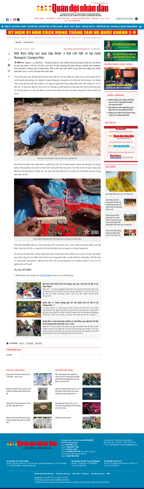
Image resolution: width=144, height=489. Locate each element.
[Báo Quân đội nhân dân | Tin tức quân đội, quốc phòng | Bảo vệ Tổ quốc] (72, 9)
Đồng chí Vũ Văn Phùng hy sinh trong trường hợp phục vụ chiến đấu (18, 420)
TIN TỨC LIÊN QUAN (15, 370)
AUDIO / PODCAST (115, 95)
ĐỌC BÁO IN (51, 18)
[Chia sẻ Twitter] (9, 59)
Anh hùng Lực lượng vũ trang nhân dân (124, 27)
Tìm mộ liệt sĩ (28, 42)
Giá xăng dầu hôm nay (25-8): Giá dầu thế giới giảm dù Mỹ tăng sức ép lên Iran (68, 405)
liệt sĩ (22, 343)
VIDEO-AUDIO (39, 18)
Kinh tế (66, 27)
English (95, 18)
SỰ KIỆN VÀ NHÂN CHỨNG (81, 18)
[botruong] (121, 45)
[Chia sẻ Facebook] (9, 54)
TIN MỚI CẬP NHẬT (64, 370)
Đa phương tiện (32, 27)
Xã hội (72, 27)
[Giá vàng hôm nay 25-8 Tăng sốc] (121, 181)
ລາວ (107, 18)
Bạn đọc (18, 42)
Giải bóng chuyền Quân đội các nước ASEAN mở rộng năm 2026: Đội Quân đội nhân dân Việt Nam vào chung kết (119, 220)
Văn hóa (77, 27)
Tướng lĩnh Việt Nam (102, 27)
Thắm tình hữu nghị (63, 418)
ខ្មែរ (65, 21)
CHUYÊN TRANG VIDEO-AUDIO (118, 64)
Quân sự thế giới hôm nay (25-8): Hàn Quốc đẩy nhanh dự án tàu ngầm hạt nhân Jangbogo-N (68, 391)
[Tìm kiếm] (136, 18)
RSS (108, 474)
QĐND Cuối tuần (63, 18)
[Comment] (9, 65)
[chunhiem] (121, 56)
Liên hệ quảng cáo (98, 474)
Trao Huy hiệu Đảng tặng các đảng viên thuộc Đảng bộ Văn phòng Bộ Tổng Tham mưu (113, 235)
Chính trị (7, 27)
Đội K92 (39, 343)
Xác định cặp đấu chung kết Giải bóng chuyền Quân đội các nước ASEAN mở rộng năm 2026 (114, 204)
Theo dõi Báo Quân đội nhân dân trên (76, 49)
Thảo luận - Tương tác (80, 474)
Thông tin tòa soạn (63, 474)
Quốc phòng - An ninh (19, 27)
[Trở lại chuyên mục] (9, 76)
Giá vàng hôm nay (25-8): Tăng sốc (119, 194)
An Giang (29, 343)
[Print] (9, 71)
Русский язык (74, 21)
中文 (102, 18)
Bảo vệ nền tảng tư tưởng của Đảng (51, 27)
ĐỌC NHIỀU (111, 167)
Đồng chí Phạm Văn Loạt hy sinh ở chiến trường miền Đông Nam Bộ (18, 391)
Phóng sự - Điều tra (88, 27)
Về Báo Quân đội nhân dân (44, 474)
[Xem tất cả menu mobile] (140, 26)
